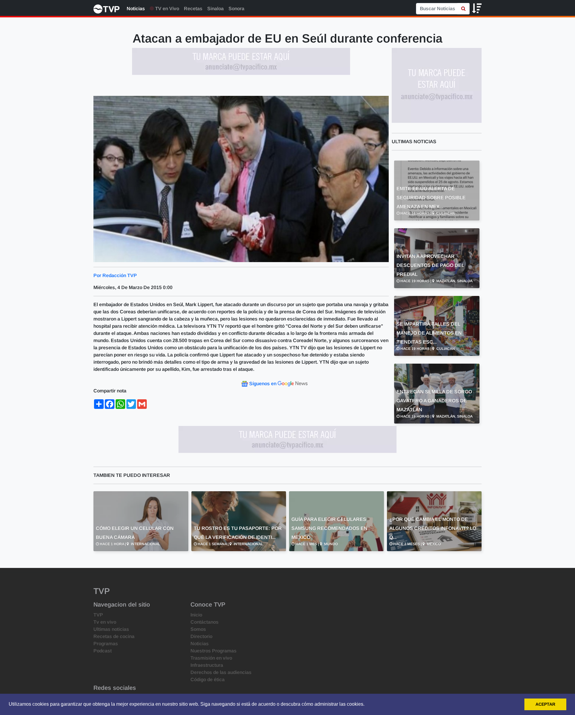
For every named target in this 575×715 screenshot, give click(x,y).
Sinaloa (215, 8)
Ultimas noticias (111, 629)
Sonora (236, 8)
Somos (198, 629)
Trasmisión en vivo (211, 657)
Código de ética (207, 679)
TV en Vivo (166, 8)
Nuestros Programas (213, 650)
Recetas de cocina (113, 636)
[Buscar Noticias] (463, 8)
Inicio (196, 614)
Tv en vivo (104, 622)
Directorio (201, 636)
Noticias (136, 8)
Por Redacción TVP (115, 275)
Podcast (102, 650)
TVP (98, 614)
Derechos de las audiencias (221, 672)
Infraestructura (206, 665)
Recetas (193, 8)
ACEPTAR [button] (545, 704)
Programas (105, 643)
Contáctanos (204, 622)
